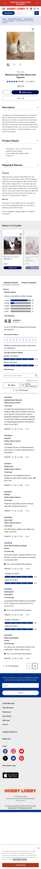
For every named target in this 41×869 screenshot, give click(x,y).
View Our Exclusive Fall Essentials (20, 3)
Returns (18, 211)
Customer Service (9, 732)
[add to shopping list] (33, 29)
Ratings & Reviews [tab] (11, 283)
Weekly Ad (8, 13)
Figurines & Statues (8, 20)
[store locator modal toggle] (27, 9)
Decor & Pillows (28, 19)
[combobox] (25, 13)
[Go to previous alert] (5, 3)
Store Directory (8, 708)
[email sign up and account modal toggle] (31, 9)
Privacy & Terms (20, 800)
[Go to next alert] (37, 3)
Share (19, 98)
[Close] (38, 848)
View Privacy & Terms (19, 859)
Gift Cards (6, 720)
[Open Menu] (3, 8)
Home (4, 19)
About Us (6, 739)
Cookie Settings (21, 865)
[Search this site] (36, 13)
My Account (7, 712)
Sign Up (20, 693)
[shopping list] (34, 9)
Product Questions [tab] (29, 283)
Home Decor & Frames (14, 19)
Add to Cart (26, 92)
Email (5, 686)
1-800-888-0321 (8, 703)
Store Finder (7, 716)
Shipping (11, 211)
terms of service (24, 808)
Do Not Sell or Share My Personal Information (20, 798)
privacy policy (12, 808)
